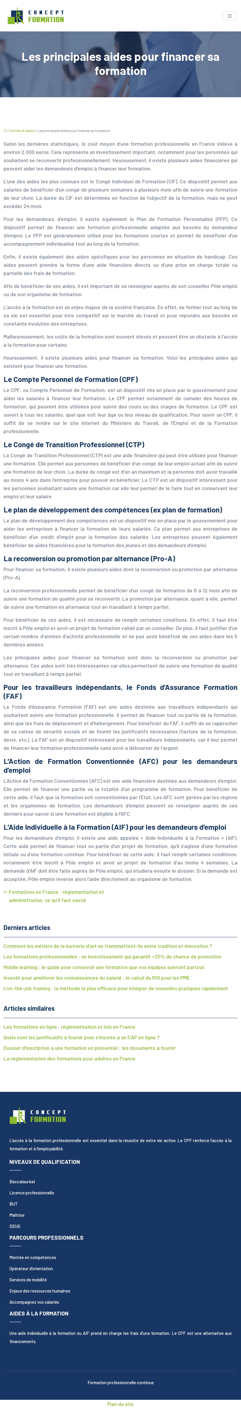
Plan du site (120, 1404)
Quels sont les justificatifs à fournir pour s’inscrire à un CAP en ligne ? (82, 1037)
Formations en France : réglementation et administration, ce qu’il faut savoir (56, 896)
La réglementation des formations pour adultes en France (69, 1058)
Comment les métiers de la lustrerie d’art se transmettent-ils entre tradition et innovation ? (108, 946)
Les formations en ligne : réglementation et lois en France (69, 1026)
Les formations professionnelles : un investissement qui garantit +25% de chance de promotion (112, 956)
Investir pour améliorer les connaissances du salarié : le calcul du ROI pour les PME (97, 977)
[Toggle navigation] (230, 15)
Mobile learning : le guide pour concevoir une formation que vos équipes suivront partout (104, 967)
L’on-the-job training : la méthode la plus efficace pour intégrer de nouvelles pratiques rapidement (116, 988)
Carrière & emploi (22, 131)
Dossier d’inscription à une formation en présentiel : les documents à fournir (89, 1048)
